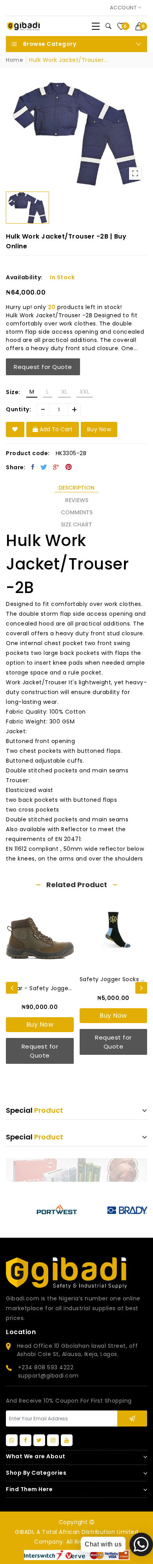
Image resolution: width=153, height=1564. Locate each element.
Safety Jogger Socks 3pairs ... (114, 979)
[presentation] (12, 988)
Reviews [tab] (76, 500)
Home (14, 60)
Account (124, 7)
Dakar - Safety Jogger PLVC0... (40, 988)
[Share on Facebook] (33, 466)
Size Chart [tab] (76, 524)
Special (34, 1110)
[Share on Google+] (56, 466)
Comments (77, 512)
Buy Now (40, 1024)
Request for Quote (43, 367)
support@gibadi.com (48, 1376)
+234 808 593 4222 (46, 1367)
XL (64, 392)
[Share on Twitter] (43, 466)
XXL (85, 392)
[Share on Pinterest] (69, 466)
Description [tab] (76, 488)
